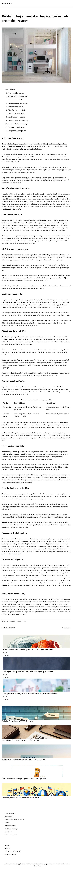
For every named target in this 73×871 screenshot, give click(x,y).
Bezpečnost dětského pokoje (17, 124)
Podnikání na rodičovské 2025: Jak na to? (17, 721)
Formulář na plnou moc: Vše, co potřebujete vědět (21, 740)
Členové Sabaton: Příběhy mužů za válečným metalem (28, 649)
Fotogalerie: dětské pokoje (17, 131)
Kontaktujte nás (21, 621)
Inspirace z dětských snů (16, 127)
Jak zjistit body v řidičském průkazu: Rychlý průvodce (28, 671)
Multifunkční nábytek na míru (18, 96)
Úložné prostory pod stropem (18, 103)
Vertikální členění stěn (15, 107)
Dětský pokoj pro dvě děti (17, 110)
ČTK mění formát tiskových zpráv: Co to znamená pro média (25, 778)
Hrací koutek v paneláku (16, 117)
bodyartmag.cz (7, 3)
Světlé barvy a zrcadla (15, 100)
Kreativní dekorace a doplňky (18, 120)
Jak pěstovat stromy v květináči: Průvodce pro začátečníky (30, 693)
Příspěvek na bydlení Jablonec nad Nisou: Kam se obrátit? (24, 759)
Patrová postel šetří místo (16, 113)
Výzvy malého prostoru (16, 93)
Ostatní (69, 628)
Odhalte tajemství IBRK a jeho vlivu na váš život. (20, 798)
